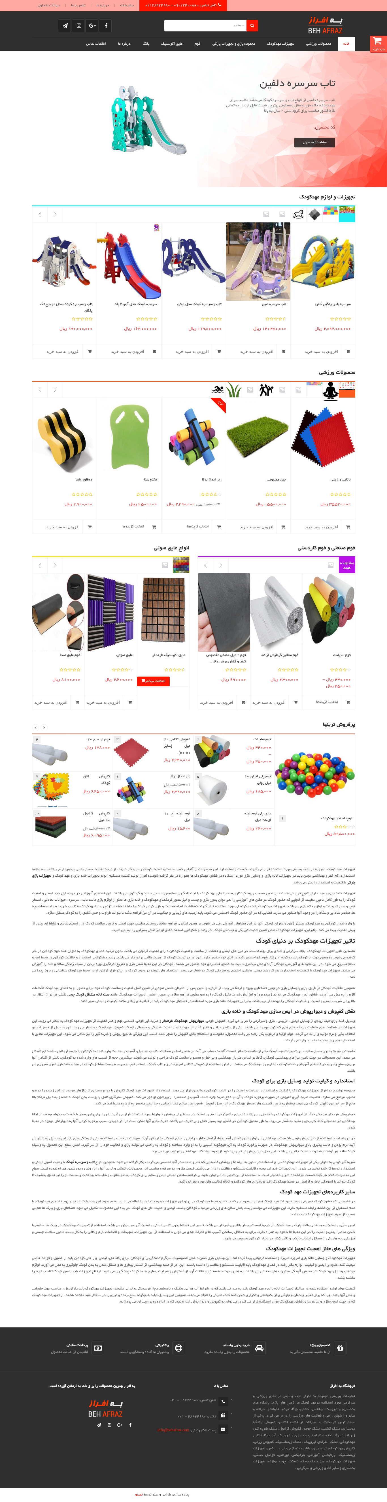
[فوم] (331, 565)
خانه (346, 44)
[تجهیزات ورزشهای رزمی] (266, 390)
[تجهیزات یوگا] (331, 390)
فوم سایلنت (342, 655)
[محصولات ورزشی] (347, 390)
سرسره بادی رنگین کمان (333, 304)
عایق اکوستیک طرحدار (168, 655)
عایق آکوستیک (171, 44)
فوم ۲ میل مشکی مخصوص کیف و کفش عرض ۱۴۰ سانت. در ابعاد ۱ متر (226, 661)
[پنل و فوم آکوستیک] (165, 565)
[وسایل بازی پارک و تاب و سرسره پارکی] (266, 214)
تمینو (139, 1495)
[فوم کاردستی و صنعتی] (347, 565)
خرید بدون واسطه (237, 1345)
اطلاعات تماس (96, 44)
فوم (197, 44)
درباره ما (103, 6)
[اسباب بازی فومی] (298, 214)
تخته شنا (150, 480)
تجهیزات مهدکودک (280, 44)
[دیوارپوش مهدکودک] (282, 214)
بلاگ (146, 44)
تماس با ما (78, 6)
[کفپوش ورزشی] (250, 390)
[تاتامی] (314, 390)
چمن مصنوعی (276, 480)
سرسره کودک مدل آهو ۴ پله (136, 304)
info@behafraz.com (173, 1431)
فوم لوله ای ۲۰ (99, 740)
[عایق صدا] (181, 565)
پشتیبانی (162, 1345)
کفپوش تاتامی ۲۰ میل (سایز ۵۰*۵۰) (177, 746)
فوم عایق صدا (70, 655)
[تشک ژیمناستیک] (282, 390)
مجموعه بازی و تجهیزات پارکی (233, 44)
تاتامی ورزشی (341, 480)
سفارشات (127, 6)
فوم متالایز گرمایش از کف (279, 655)
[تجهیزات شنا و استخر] (218, 390)
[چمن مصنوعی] (234, 390)
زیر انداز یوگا (212, 480)
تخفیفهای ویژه (320, 1345)
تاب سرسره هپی (274, 304)
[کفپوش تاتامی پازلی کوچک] (314, 214)
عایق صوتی (124, 655)
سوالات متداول (49, 6)
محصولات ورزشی (318, 44)
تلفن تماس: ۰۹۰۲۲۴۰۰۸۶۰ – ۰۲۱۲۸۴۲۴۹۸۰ (180, 6)
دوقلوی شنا (84, 480)
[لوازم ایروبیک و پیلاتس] (298, 390)
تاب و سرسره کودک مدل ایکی (199, 304)
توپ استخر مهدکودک (336, 819)
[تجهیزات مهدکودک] (347, 214)
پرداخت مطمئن (77, 1345)
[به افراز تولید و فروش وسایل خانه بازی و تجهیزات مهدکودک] (325, 24)
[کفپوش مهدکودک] (331, 214)
